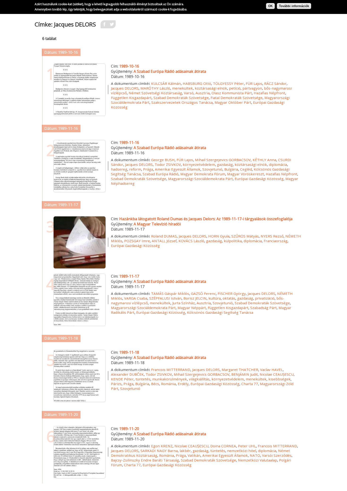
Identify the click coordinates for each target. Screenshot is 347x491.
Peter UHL (247, 446)
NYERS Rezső (272, 236)
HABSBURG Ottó (197, 83)
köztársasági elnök (211, 88)
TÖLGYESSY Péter (228, 83)
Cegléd (246, 169)
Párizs (116, 383)
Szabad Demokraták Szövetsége (181, 97)
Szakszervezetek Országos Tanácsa (182, 102)
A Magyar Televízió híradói (157, 224)
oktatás (229, 298)
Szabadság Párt (263, 307)
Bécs (155, 383)
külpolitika (233, 240)
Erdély (183, 383)
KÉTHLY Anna (264, 159)
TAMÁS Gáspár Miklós (170, 293)
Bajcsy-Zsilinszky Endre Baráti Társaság (145, 460)
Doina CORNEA (223, 446)
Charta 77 (249, 383)
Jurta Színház (183, 303)
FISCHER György (232, 293)
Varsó (189, 92)
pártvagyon (252, 88)
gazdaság (225, 164)
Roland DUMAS (164, 236)
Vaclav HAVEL (271, 369)
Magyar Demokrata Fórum (202, 174)
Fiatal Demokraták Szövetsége (236, 97)
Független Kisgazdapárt (131, 97)
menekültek (182, 88)
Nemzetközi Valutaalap (257, 460)
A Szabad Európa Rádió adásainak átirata (170, 71)
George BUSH (163, 159)
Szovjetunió (212, 169)
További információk (294, 6)
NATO (255, 455)
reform (135, 169)
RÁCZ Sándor (275, 83)
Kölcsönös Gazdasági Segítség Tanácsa (220, 312)
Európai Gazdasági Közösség (259, 178)
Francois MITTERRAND (170, 369)
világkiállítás (199, 379)
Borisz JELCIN (195, 298)
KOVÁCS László (191, 240)
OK (270, 6)
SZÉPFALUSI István (165, 298)
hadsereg (119, 169)
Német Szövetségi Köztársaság (155, 92)
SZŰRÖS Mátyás (245, 236)
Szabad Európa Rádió (160, 174)
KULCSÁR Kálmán (166, 83)
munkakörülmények (169, 379)
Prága (148, 169)
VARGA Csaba (135, 298)
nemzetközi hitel (241, 450)
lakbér (185, 450)
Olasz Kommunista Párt (232, 92)
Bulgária (231, 169)
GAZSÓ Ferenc (203, 293)
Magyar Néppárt (192, 307)
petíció (235, 88)
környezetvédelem (199, 164)
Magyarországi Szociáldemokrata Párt (200, 178)
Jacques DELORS (125, 88)
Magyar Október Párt (233, 102)
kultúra (214, 298)
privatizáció (265, 298)
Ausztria (202, 92)
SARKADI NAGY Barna (159, 450)
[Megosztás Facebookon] (104, 25)
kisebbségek (279, 379)
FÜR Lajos (254, 83)
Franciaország (276, 240)
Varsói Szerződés (277, 455)
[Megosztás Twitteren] (112, 25)
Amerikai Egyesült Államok (177, 169)
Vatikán (194, 455)
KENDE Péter (122, 379)
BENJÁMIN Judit (244, 374)
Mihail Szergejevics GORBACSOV (223, 159)
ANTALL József (164, 240)
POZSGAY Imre (137, 240)
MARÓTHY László (155, 88)
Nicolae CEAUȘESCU (277, 374)
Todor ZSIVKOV (168, 164)
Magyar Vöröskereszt (245, 174)
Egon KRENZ (162, 446)
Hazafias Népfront (269, 92)
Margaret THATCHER (240, 369)
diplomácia (278, 164)
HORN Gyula (218, 236)
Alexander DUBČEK (127, 374)
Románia (168, 383)
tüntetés (142, 379)
